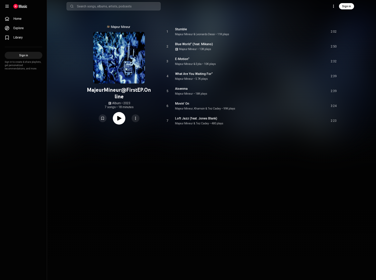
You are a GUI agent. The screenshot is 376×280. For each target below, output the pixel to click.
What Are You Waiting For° (194, 74)
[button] (103, 118)
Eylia (199, 64)
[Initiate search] (72, 6)
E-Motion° (182, 59)
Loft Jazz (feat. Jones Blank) (196, 118)
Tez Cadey (214, 108)
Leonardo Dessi (205, 34)
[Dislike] (311, 31)
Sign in (346, 6)
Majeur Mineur (120, 27)
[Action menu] (135, 118)
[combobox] (118, 6)
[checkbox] (334, 31)
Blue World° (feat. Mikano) (194, 44)
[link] (23, 18)
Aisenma (181, 89)
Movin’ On (182, 103)
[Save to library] (102, 118)
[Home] (20, 6)
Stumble (181, 29)
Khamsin (199, 108)
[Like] (304, 31)
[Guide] (7, 6)
